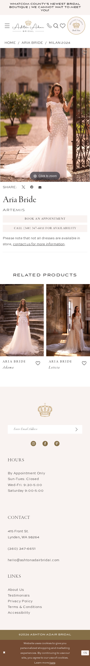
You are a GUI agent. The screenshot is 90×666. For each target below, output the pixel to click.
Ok (86, 653)
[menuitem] (7, 25)
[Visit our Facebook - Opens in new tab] (45, 443)
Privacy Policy (20, 601)
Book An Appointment (45, 219)
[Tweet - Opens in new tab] (23, 187)
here (52, 662)
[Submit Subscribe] (78, 429)
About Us (16, 589)
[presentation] (22, 320)
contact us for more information (39, 244)
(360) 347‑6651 (22, 548)
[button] (7, 25)
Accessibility (19, 612)
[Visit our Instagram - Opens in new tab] (33, 443)
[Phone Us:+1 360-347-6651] (49, 25)
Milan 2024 (59, 42)
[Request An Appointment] (76, 26)
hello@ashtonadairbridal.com (34, 560)
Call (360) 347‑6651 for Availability (45, 228)
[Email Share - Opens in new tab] (40, 187)
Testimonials (19, 595)
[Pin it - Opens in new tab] (32, 187)
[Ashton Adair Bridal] (28, 25)
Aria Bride (32, 42)
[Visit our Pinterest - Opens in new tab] (57, 443)
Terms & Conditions (25, 607)
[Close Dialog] (4, 653)
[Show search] (55, 25)
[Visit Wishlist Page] (62, 25)
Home (10, 42)
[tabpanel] (45, 115)
